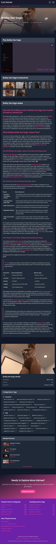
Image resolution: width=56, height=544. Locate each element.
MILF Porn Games (9, 426)
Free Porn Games (40, 404)
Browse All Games (28, 491)
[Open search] (49, 2)
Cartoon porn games (40, 418)
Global (7, 407)
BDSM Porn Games (38, 415)
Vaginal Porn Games (10, 431)
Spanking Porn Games (10, 428)
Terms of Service (31, 538)
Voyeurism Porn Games (26, 431)
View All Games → (28, 466)
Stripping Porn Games (26, 428)
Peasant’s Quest (5, 531)
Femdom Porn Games (27, 420)
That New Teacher (6, 528)
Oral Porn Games (23, 426)
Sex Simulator (35, 426)
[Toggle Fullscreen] (52, 45)
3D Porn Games (9, 399)
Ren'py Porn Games (24, 410)
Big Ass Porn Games (10, 418)
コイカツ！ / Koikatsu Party (8, 524)
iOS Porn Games (31, 407)
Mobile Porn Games (45, 407)
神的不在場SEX (5, 521)
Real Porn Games (9, 410)
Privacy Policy (22, 538)
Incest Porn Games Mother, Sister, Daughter (16, 423)
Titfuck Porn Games (41, 428)
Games (8, 6)
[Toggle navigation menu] (53, 2)
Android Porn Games (43, 399)
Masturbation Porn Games (39, 423)
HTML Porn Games (18, 407)
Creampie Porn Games (11, 420)
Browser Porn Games (10, 402)
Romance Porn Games (35, 514)
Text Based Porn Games (39, 410)
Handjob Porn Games (43, 420)
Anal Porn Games (9, 415)
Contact (38, 538)
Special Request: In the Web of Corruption (13, 526)
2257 (17, 538)
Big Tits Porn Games (25, 418)
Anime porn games (24, 415)
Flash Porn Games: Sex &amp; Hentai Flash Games (18, 404)
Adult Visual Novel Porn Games (26, 399)
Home (2, 6)
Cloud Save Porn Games (26, 402)
